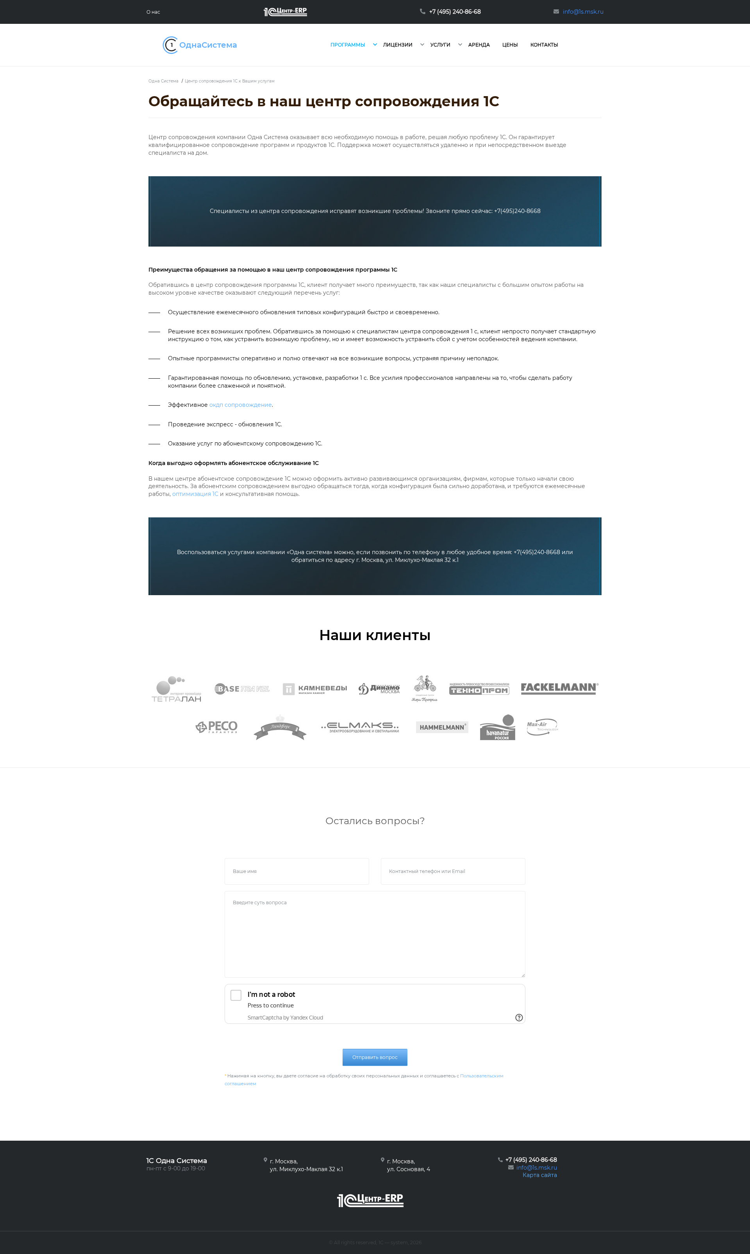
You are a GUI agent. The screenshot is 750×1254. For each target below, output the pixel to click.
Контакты (544, 45)
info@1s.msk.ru (536, 1167)
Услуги (440, 45)
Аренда (479, 45)
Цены (510, 45)
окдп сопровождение (240, 404)
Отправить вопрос (375, 1057)
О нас (153, 12)
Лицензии (397, 45)
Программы (347, 45)
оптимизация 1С (195, 493)
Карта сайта (540, 1175)
